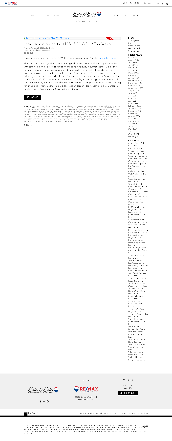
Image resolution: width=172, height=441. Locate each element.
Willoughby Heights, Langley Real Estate (61, 121)
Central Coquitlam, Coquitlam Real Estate (86, 106)
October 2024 (134, 116)
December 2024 (135, 111)
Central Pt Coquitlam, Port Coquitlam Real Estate (42, 108)
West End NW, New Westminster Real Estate (136, 347)
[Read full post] (72, 39)
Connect (147, 3)
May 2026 (132, 68)
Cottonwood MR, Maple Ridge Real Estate (90, 109)
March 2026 (133, 73)
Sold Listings (133, 51)
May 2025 (132, 98)
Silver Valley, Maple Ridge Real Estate (39, 116)
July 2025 (132, 93)
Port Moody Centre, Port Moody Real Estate (67, 114)
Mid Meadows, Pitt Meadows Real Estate (65, 111)
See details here (107, 58)
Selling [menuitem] (116, 16)
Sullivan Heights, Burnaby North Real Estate (40, 118)
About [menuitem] (136, 16)
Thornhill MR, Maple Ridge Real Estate (65, 118)
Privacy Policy (118, 413)
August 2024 (133, 121)
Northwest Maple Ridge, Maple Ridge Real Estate (64, 113)
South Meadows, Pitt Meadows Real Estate (63, 116)
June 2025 (133, 96)
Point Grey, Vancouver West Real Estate (42, 114)
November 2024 (135, 114)
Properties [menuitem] (44, 16)
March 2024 (133, 134)
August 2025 (133, 91)
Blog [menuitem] (127, 16)
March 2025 (133, 104)
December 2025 (135, 81)
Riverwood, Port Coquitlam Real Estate (92, 114)
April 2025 (133, 101)
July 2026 (132, 63)
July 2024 (132, 124)
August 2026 (133, 60)
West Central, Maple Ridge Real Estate (86, 119)
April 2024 (132, 131)
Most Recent (133, 58)
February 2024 (134, 137)
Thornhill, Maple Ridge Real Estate (87, 118)
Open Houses (134, 46)
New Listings (133, 43)
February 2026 (134, 75)
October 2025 (134, 86)
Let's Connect (128, 393)
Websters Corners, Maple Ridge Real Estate (61, 119)
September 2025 (135, 88)
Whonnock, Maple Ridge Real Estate (38, 121)
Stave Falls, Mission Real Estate (40, 50)
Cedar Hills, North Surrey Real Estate (62, 106)
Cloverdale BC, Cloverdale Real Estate (42, 109)
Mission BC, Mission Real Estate (87, 111)
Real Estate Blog (135, 48)
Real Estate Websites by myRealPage (136, 413)
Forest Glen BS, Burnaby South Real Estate (40, 111)
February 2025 (134, 106)
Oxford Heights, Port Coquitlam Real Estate (91, 113)
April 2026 (132, 70)
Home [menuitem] (33, 16)
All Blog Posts (133, 41)
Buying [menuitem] (57, 16)
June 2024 (133, 126)
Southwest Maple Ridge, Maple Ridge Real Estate (90, 116)
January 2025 (134, 109)
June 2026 (133, 65)
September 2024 (135, 119)
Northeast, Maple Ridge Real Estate (38, 113)
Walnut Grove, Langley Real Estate (38, 119)
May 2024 (132, 129)
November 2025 (135, 83)
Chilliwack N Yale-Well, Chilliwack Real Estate (70, 108)
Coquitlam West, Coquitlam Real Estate (65, 109)
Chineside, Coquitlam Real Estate (94, 108)
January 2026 (134, 78)
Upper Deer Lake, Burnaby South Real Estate (136, 321)
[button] (158, 4)
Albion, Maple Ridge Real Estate (41, 106)
